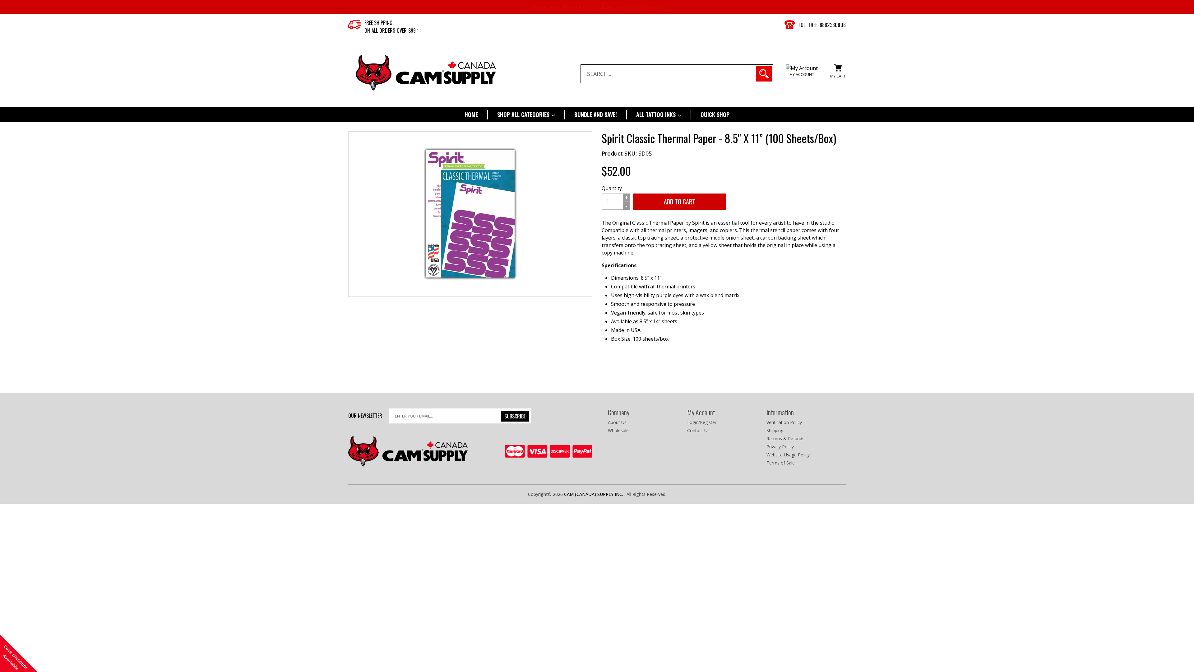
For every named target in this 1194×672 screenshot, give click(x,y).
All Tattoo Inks (656, 114)
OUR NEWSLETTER (365, 415)
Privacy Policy (780, 447)
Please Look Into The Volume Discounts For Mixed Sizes (597, 6)
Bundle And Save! (595, 114)
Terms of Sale (780, 463)
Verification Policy (784, 422)
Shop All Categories (524, 114)
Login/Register (701, 422)
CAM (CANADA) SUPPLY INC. (594, 494)
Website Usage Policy (788, 455)
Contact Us (698, 430)
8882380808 (833, 25)
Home (471, 114)
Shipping (774, 430)
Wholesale (618, 430)
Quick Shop (715, 114)
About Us (617, 422)
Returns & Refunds (785, 438)
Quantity (612, 188)
